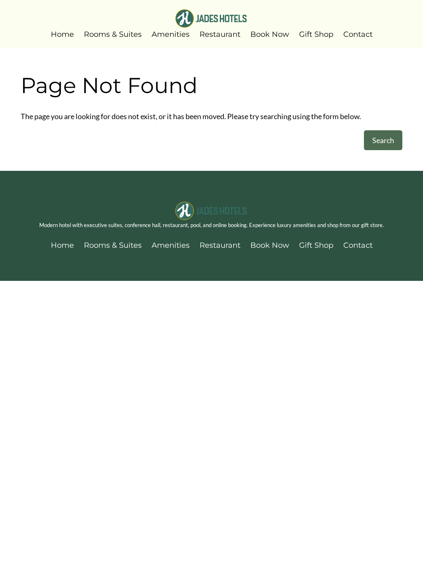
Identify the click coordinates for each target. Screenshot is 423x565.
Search (383, 140)
